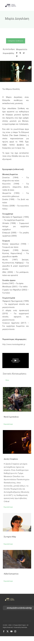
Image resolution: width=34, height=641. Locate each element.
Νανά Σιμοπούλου (11, 417)
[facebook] (4, 631)
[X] (20, 53)
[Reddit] (23, 53)
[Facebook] (17, 53)
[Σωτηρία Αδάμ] (17, 522)
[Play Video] (15, 360)
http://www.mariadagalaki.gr (13, 344)
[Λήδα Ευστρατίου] (17, 559)
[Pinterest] (17, 56)
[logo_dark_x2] (10, 4)
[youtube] (11, 631)
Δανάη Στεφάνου (11, 459)
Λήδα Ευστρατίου (11, 574)
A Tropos (15, 625)
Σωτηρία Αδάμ (10, 537)
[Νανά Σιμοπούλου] (17, 399)
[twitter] (7, 631)
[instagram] (15, 631)
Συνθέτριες (19, 41)
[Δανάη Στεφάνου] (17, 442)
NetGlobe (24, 627)
